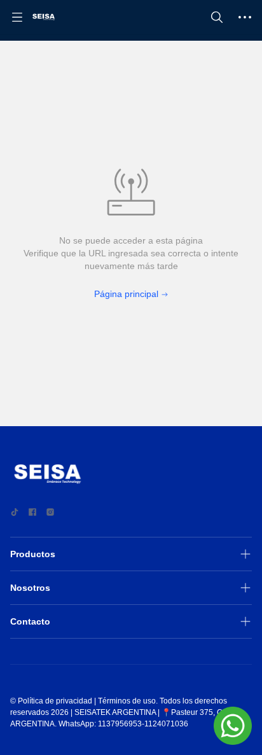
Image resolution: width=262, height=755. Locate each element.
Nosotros (30, 588)
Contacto (30, 621)
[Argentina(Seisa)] (44, 17)
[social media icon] (14, 512)
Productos (32, 554)
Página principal (126, 294)
